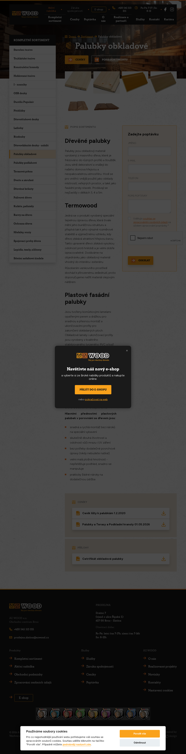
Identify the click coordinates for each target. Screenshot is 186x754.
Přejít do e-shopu (93, 389)
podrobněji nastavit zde (77, 744)
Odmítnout (140, 742)
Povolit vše (140, 733)
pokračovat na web (96, 399)
